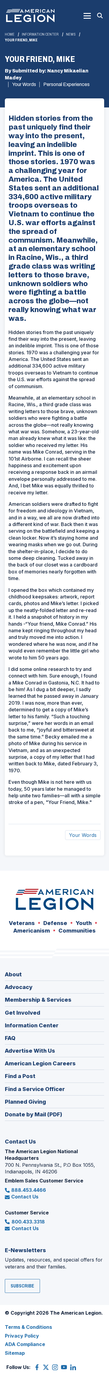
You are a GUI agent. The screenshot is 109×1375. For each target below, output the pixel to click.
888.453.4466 (28, 1190)
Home (10, 34)
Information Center (40, 34)
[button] (87, 15)
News (71, 34)
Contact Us (24, 1197)
